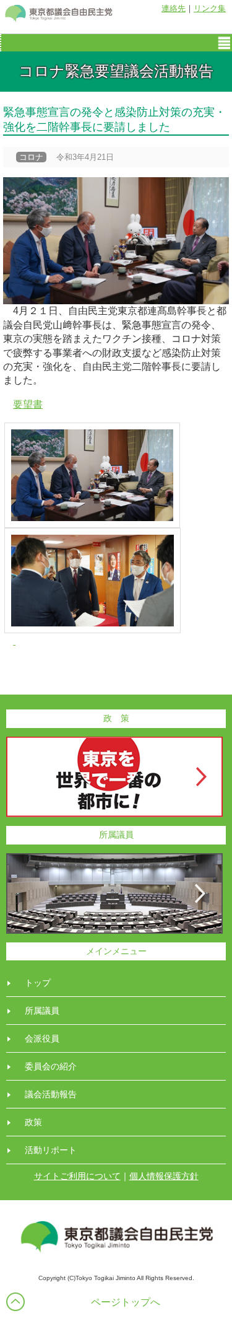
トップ (38, 983)
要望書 (28, 404)
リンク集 (210, 8)
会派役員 (42, 1038)
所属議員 (42, 1011)
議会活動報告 (51, 1094)
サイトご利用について (77, 1176)
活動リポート (51, 1150)
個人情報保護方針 (164, 1176)
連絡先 (173, 8)
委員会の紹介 (51, 1066)
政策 (33, 1122)
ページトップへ (125, 1302)
